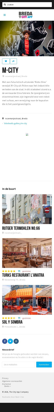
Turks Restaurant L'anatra (23, 275)
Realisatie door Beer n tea (13, 397)
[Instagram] (16, 341)
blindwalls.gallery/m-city (15, 123)
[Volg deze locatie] (6, 61)
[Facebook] (4, 341)
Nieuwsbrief (8, 349)
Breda (7, 386)
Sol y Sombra (12, 321)
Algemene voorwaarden (12, 381)
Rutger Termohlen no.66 (21, 228)
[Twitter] (10, 341)
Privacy (5, 378)
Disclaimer (6, 384)
